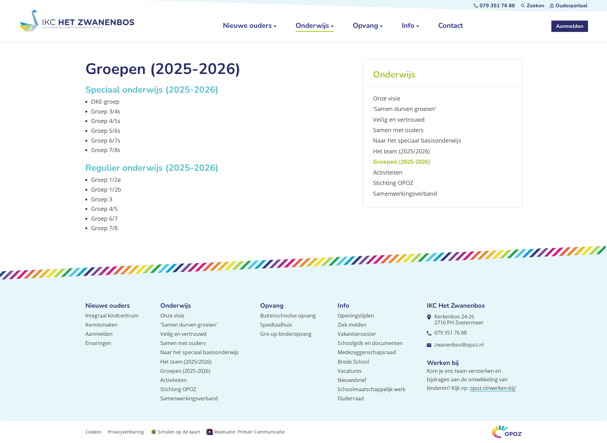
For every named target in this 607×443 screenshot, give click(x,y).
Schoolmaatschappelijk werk (371, 389)
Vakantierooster (357, 333)
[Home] (76, 20)
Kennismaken (101, 324)
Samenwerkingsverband (189, 398)
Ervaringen (98, 343)
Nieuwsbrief (352, 380)
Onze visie (172, 315)
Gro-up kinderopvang (285, 333)
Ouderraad (351, 398)
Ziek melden (352, 324)
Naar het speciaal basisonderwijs (199, 352)
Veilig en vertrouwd (183, 333)
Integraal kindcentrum (111, 315)
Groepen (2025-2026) (185, 370)
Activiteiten (173, 380)
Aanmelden (99, 333)
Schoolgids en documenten (370, 343)
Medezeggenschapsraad (367, 352)
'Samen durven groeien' (188, 324)
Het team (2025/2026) (186, 361)
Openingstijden (356, 315)
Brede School (353, 361)
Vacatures (350, 370)
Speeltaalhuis (276, 324)
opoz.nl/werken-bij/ (493, 388)
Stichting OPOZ (178, 389)
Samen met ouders (183, 343)
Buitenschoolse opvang (288, 315)
